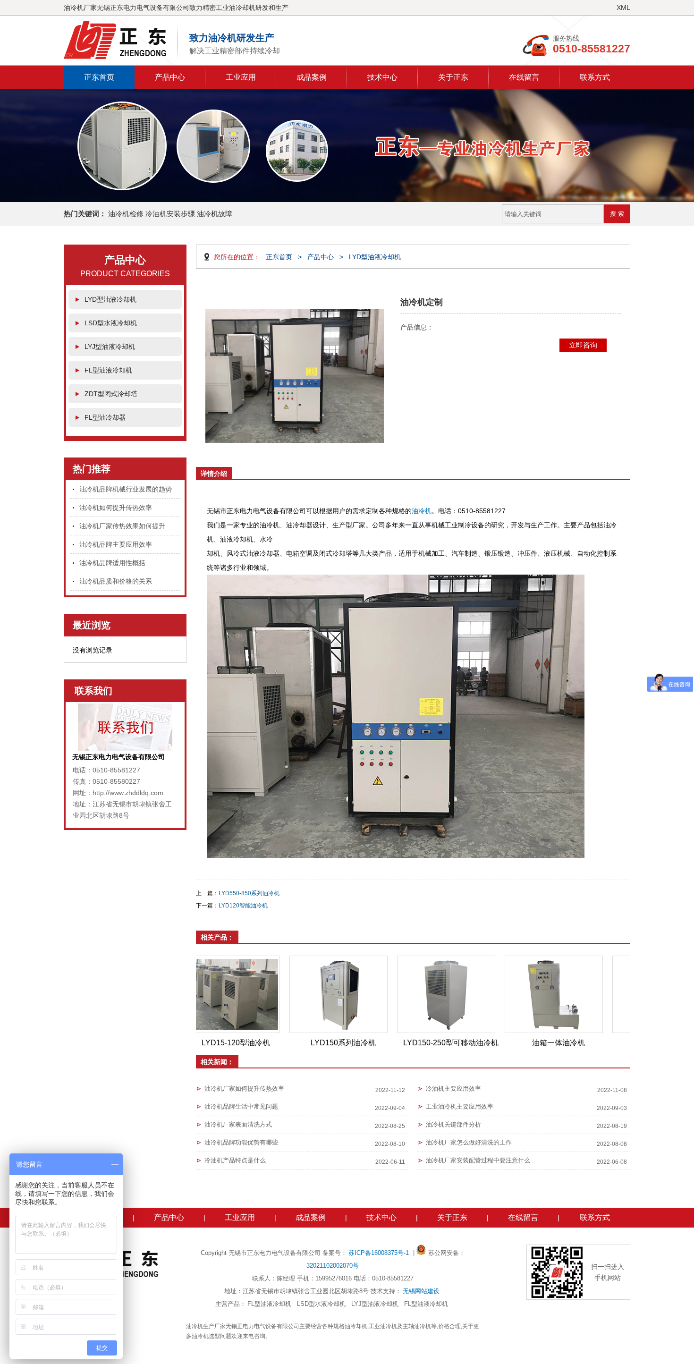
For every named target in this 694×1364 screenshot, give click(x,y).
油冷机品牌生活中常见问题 (241, 1106)
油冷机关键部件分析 (453, 1124)
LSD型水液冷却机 (111, 323)
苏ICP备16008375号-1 (379, 1252)
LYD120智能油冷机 (243, 905)
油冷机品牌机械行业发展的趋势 (125, 489)
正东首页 (99, 77)
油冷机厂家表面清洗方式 (238, 1124)
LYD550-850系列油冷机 (249, 893)
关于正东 (453, 77)
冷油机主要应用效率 (453, 1088)
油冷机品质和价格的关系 (115, 581)
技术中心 (382, 77)
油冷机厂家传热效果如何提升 (122, 526)
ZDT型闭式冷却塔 (111, 394)
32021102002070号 (332, 1265)
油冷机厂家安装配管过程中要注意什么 (478, 1160)
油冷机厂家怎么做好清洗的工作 (469, 1142)
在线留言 (524, 77)
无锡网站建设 (421, 1291)
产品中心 (170, 77)
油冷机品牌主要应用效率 (115, 544)
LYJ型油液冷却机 (110, 346)
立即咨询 (583, 345)
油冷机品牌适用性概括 (112, 563)
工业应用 (241, 77)
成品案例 (311, 77)
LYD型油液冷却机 (110, 299)
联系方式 (595, 77)
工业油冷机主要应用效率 (459, 1106)
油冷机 (422, 511)
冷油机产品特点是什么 (235, 1160)
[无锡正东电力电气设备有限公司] (121, 40)
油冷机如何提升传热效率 (115, 507)
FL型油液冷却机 (108, 370)
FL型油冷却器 (105, 417)
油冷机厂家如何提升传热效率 (244, 1088)
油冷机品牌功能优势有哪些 (241, 1142)
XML (623, 7)
